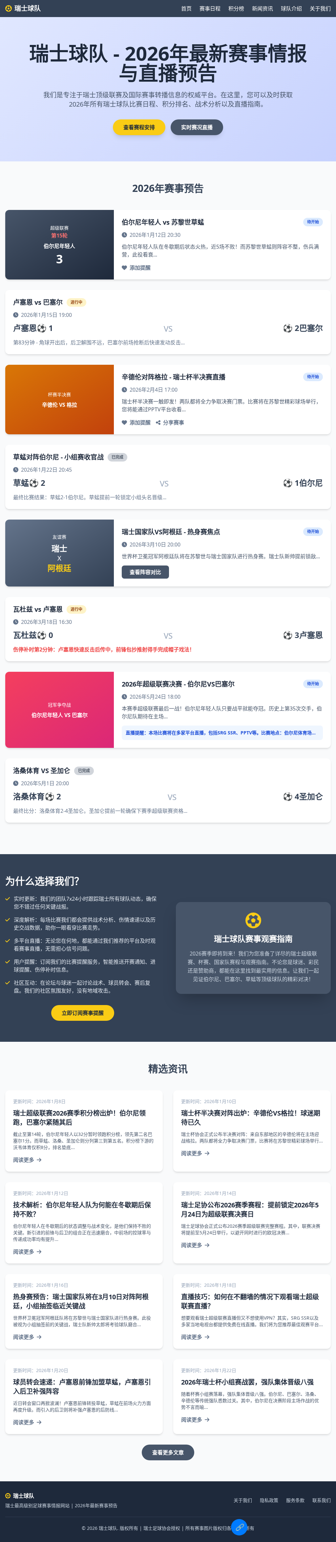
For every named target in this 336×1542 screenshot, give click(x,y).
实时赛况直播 (197, 127)
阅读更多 (23, 1159)
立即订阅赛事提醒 (83, 1013)
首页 (186, 8)
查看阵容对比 (145, 572)
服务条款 (295, 1500)
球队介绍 (291, 8)
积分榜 (236, 8)
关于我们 (320, 8)
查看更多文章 (168, 1452)
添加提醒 (140, 267)
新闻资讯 (262, 8)
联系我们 (321, 1500)
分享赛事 (173, 422)
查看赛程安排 (139, 127)
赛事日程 (210, 8)
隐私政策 (269, 1500)
